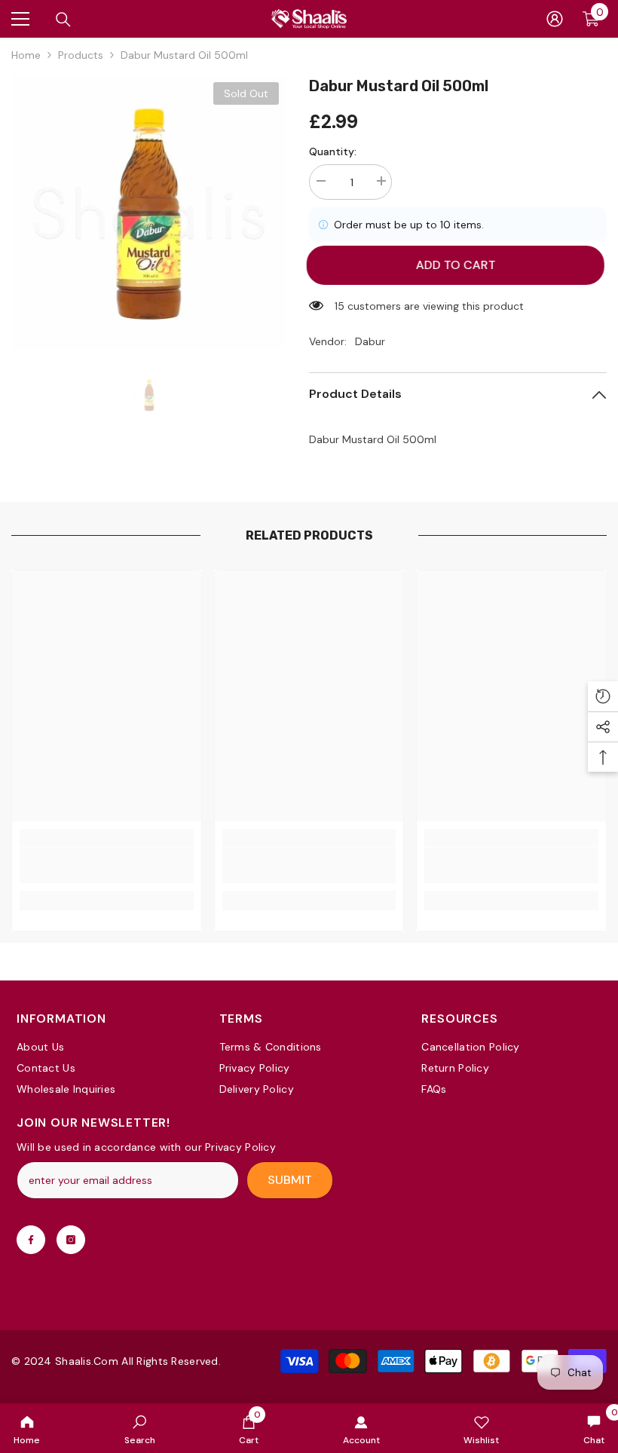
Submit (290, 1180)
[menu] (20, 19)
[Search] (63, 20)
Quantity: (332, 151)
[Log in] (554, 19)
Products (80, 55)
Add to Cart (458, 265)
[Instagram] (71, 1239)
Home (26, 55)
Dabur (370, 341)
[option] (148, 212)
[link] (140, 1428)
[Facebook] (31, 1239)
